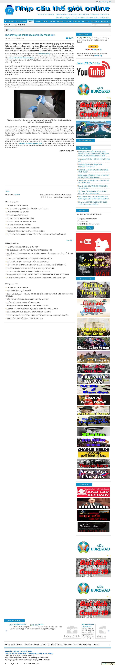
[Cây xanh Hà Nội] (93, 379)
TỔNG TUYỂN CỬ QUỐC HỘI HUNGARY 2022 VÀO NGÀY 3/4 (27, 299)
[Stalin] (93, 431)
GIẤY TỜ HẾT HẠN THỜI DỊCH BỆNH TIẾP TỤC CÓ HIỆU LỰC (28, 262)
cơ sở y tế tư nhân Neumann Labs (21, 58)
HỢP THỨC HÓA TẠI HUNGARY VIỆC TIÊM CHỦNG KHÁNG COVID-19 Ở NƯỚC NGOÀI (36, 234)
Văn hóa (59, 644)
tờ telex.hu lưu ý (44, 54)
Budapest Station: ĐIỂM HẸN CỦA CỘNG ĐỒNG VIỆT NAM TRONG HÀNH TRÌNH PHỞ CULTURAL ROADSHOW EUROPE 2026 (93, 154)
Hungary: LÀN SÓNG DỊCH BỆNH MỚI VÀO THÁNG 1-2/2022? (27, 305)
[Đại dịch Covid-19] (93, 109)
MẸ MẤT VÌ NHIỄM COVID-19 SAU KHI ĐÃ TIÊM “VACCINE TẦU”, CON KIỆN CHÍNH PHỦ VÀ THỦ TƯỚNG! (39, 254)
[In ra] (70, 38)
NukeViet (16, 664)
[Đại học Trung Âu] (93, 289)
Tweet (7, 191)
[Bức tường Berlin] (93, 442)
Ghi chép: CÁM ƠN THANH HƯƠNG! (19, 225)
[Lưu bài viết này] (73, 38)
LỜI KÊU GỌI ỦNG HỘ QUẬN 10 (18, 212)
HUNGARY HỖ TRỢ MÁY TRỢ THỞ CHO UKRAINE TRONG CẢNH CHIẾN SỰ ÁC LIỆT (36, 278)
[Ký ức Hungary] (93, 356)
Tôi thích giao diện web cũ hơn (89, 224)
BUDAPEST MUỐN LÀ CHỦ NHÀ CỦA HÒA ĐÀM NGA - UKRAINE (29, 271)
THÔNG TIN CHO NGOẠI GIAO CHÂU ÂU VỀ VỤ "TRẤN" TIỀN (93, 182)
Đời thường (87, 644)
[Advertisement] (39, 168)
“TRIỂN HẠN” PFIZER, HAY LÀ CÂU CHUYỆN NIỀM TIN (25, 231)
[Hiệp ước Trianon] (93, 308)
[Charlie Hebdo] (93, 453)
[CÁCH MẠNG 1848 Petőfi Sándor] (93, 327)
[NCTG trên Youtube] (93, 69)
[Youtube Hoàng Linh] (93, 242)
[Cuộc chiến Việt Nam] (93, 368)
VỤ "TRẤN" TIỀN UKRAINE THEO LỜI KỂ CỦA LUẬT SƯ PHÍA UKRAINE (92, 192)
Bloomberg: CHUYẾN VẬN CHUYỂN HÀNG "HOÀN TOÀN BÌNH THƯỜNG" (92, 203)
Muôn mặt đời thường (14, 621)
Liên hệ (95, 644)
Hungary (20, 644)
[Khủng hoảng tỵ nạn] (93, 343)
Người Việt (77, 644)
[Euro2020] (93, 89)
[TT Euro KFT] (93, 129)
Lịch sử (43, 644)
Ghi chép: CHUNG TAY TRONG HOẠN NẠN (21, 221)
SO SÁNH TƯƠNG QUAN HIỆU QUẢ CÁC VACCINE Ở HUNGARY (29, 312)
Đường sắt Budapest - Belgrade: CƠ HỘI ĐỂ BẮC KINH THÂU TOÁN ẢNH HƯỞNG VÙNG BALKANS (39, 295)
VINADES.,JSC (34, 664)
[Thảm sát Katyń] (93, 463)
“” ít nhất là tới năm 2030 (30, 143)
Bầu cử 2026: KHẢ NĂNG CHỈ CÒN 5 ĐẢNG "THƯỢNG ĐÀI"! (92, 187)
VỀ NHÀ (20, 624)
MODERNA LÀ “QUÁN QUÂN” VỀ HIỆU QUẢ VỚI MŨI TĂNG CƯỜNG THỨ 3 (32, 309)
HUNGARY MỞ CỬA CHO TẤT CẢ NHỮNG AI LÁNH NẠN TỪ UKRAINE (30, 268)
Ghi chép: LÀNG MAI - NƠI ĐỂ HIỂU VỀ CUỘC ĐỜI (94, 160)
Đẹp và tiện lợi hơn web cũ (88, 219)
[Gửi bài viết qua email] (67, 38)
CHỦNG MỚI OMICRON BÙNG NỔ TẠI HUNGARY (23, 302)
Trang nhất (11, 644)
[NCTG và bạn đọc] (93, 389)
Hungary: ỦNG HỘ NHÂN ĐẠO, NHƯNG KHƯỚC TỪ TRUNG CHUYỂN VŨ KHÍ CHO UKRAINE (38, 274)
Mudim (105, 664)
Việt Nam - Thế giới (32, 644)
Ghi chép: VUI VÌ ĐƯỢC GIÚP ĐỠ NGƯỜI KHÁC (23, 228)
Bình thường (83, 221)
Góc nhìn (51, 644)
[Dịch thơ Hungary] (93, 492)
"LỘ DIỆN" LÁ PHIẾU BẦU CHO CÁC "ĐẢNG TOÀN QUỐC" (93, 171)
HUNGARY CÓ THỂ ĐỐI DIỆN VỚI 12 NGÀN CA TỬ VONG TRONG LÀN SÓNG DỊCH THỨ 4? (38, 315)
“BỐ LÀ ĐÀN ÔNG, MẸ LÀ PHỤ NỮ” (19, 291)
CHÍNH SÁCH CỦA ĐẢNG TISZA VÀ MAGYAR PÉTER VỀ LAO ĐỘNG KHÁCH (93, 176)
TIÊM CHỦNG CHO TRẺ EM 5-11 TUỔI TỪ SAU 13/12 (25, 318)
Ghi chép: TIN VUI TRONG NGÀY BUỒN (20, 218)
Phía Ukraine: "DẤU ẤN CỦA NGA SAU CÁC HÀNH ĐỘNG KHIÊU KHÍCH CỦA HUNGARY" (93, 198)
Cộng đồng (68, 644)
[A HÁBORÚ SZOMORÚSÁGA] (93, 264)
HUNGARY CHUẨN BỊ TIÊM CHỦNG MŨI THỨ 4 (23, 247)
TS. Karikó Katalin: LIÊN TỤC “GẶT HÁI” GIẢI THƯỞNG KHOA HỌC (29, 250)
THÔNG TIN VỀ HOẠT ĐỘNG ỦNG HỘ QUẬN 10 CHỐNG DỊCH (28, 209)
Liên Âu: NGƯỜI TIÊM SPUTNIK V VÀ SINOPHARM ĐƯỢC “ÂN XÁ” (29, 258)
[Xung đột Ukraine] (93, 474)
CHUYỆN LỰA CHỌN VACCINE (17, 205)
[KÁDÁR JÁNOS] (93, 503)
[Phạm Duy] (93, 410)
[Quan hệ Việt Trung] (93, 400)
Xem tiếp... (70, 240)
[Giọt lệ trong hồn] (93, 527)
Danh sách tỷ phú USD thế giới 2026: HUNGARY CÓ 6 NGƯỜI (90, 166)
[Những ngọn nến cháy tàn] (93, 515)
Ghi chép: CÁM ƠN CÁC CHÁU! (17, 215)
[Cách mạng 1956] (93, 421)
